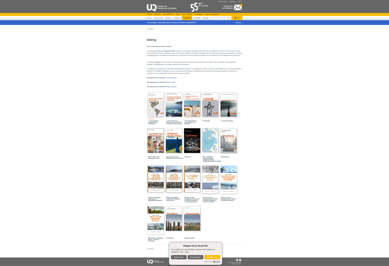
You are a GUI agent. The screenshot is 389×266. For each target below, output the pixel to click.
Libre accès (158, 18)
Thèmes (177, 18)
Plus (186, 252)
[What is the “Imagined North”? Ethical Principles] (156, 219)
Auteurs (168, 18)
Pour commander (187, 14)
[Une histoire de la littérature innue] (156, 139)
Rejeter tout (179, 257)
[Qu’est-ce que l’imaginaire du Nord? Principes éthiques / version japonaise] (192, 178)
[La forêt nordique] (229, 103)
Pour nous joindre (222, 1)
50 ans (205, 18)
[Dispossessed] (192, 217)
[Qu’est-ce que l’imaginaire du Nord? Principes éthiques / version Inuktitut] (211, 178)
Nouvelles (157, 14)
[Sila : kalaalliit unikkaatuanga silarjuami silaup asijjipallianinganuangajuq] (211, 139)
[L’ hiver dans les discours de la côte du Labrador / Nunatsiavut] (174, 103)
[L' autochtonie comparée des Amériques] (156, 103)
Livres (149, 18)
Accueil (149, 14)
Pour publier (199, 14)
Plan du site (232, 1)
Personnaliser (195, 257)
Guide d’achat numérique (212, 14)
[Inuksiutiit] (211, 103)
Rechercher (228, 18)
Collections (187, 18)
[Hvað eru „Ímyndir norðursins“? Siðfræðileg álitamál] (156, 178)
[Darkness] (192, 139)
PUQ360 (197, 18)
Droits (178, 14)
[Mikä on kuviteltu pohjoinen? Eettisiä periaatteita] (174, 178)
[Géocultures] (229, 139)
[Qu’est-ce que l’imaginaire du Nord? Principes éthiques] (229, 179)
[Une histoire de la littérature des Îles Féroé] (174, 139)
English (240, 1)
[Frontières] (174, 217)
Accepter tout (212, 257)
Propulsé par (208, 261)
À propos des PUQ (168, 14)
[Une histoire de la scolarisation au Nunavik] (192, 103)
